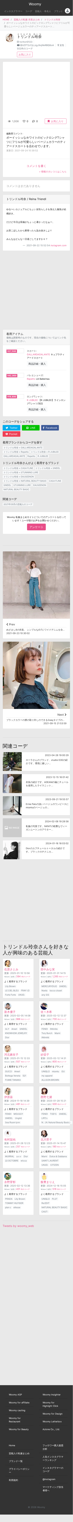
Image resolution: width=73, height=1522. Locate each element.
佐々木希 (46, 1012)
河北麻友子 (11, 1054)
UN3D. (21, 994)
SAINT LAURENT (50, 1160)
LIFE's (44, 1118)
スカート (31, 351)
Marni (57, 1033)
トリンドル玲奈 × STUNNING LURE (21, 472)
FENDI (45, 1029)
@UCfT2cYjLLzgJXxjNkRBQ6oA (37, 45)
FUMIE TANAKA (13, 1080)
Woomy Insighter (52, 1394)
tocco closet (56, 990)
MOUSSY (18, 1114)
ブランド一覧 (16, 1461)
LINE (32, 427)
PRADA (8, 1199)
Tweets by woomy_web (18, 1226)
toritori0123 (26, 42)
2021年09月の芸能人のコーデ (18, 504)
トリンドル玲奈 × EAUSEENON (19, 476)
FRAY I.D (25, 990)
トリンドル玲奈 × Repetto (16, 452)
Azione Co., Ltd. (51, 1429)
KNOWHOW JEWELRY (16, 1033)
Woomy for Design (52, 1413)
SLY (7, 1029)
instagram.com (58, 245)
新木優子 (10, 1012)
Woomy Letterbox (52, 1421)
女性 (62, 45)
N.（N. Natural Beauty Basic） (56, 1122)
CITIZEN (54, 1165)
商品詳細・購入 (37, 363)
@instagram (49, 1479)
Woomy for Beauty (19, 1429)
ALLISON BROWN (50, 1080)
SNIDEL (7, 485)
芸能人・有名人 (43, 11)
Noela (44, 990)
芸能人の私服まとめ (19, 1453)
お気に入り (25, 54)
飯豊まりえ (48, 1182)
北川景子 (46, 1139)
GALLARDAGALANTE (38, 354)
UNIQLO (46, 1071)
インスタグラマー (13, 11)
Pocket (12, 433)
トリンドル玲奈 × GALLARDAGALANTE (23, 447)
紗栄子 (45, 1054)
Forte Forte (10, 994)
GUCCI (8, 1071)
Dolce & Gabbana (58, 1156)
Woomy (35, 4)
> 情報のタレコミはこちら (52, 171)
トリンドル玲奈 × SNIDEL (47, 468)
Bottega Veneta (12, 1075)
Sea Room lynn (12, 1122)
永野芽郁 (10, 1182)
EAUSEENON (39, 485)
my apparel (47, 1075)
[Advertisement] (36, 290)
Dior (7, 1037)
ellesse (16, 1207)
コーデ (28, 11)
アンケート (36, 527)
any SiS (45, 994)
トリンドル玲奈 (52, 19)
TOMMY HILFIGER (14, 1203)
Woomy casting (17, 1410)
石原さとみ (11, 969)
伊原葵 (8, 1097)
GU (63, 1071)
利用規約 (13, 1480)
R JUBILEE (32, 400)
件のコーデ (23, 977)
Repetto (31, 379)
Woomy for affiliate (19, 1402)
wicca (24, 1160)
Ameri (14, 1029)
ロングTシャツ (34, 396)
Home (12, 1445)
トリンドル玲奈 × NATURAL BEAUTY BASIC (25, 481)
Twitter (13, 427)
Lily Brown (10, 986)
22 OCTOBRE (11, 1160)
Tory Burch (47, 1033)
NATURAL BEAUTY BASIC (16, 489)
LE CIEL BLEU (12, 990)
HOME (6, 19)
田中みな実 (48, 969)
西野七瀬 (46, 1097)
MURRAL (9, 1156)
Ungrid (18, 1118)
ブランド (58, 11)
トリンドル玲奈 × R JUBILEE (45, 452)
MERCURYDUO (49, 986)
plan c (8, 1207)
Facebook (51, 427)
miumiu (55, 1071)
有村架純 (10, 1139)
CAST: (45, 1211)
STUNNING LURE (22, 485)
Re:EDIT (45, 1203)
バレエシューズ (35, 375)
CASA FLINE (55, 481)
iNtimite (54, 1029)
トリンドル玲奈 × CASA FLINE (18, 468)
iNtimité (45, 1037)
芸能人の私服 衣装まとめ (27, 19)
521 (24, 1075)
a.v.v (18, 1156)
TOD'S (53, 1114)
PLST (54, 1199)
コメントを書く (36, 166)
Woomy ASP (15, 1394)
